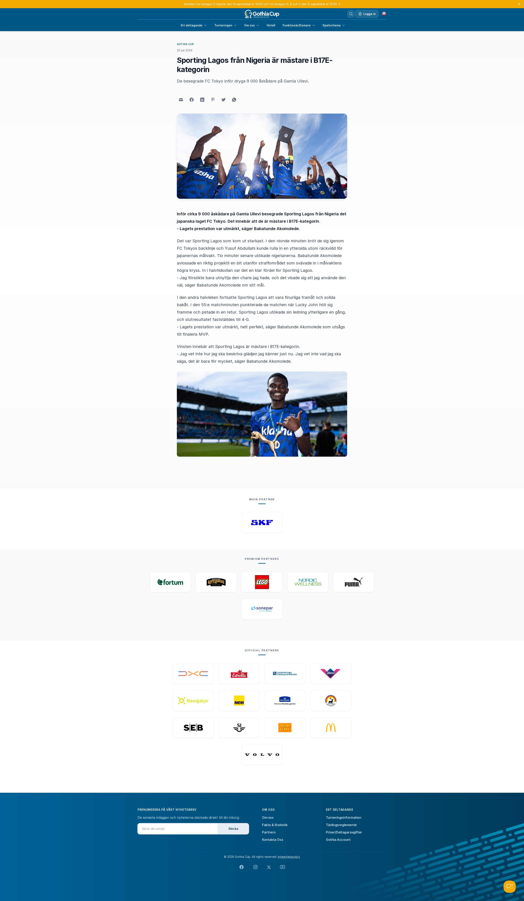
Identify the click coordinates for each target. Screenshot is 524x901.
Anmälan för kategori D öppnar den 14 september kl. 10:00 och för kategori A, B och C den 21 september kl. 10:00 (262, 4)
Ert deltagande (191, 25)
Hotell (271, 25)
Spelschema (332, 25)
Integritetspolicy (289, 856)
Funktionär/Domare (297, 25)
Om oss (249, 25)
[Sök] (351, 14)
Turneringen (223, 25)
